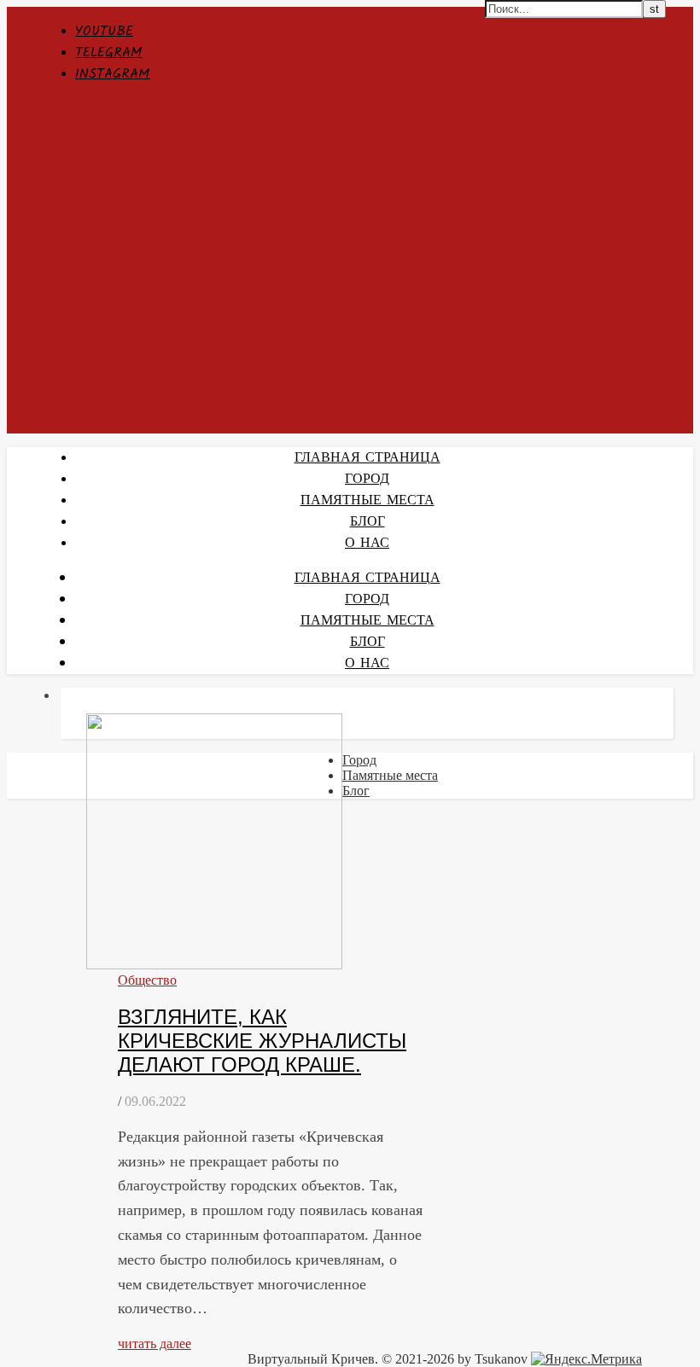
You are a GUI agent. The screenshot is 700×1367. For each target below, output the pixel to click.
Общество (147, 980)
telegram (109, 52)
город (367, 479)
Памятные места (390, 775)
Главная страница (367, 457)
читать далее (154, 1343)
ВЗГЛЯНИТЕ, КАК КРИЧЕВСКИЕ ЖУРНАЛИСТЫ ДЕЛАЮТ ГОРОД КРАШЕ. (262, 1040)
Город (359, 760)
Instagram (112, 73)
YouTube (104, 31)
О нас (367, 543)
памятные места (367, 500)
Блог (367, 521)
